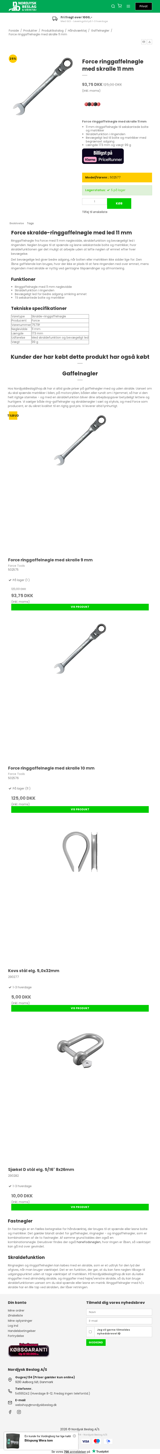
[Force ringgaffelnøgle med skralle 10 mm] (80, 690)
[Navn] (119, 1312)
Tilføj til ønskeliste (95, 212)
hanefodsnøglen (89, 1242)
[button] (143, 41)
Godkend (96, 1342)
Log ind (13, 1326)
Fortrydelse (16, 1336)
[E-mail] (119, 1321)
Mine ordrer (16, 1310)
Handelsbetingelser (22, 1331)
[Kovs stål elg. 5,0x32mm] (80, 892)
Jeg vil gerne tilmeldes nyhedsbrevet (113, 1331)
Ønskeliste (15, 1315)
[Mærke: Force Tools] (92, 104)
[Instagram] (19, 1413)
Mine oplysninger (20, 1321)
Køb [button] (119, 203)
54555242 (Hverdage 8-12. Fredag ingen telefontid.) (52, 1393)
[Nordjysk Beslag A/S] (22, 6)
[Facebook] (10, 1413)
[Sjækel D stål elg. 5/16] (80, 1091)
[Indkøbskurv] (120, 6)
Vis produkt (80, 607)
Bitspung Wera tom (39, 1440)
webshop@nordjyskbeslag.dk (36, 1405)
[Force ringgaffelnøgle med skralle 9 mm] (80, 481)
